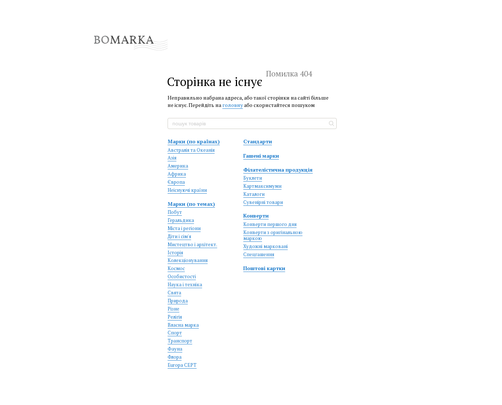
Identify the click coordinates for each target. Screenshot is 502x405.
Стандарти (257, 141)
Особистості (182, 276)
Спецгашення (258, 254)
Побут (175, 212)
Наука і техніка (185, 284)
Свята (174, 292)
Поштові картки (264, 268)
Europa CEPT (182, 365)
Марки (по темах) (191, 203)
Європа (176, 182)
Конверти (256, 215)
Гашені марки (261, 155)
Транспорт (180, 340)
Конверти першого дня (270, 224)
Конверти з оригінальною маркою (272, 235)
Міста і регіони (184, 228)
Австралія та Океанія (191, 150)
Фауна (175, 348)
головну (232, 104)
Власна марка (183, 325)
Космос (176, 268)
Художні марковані (265, 246)
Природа (178, 300)
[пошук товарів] (331, 123)
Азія (172, 157)
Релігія (175, 316)
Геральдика (181, 220)
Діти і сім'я (179, 236)
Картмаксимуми (262, 186)
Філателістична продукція (278, 169)
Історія (175, 252)
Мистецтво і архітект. (192, 244)
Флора (175, 357)
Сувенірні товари (263, 202)
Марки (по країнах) (194, 141)
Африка (177, 174)
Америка (178, 165)
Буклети (252, 178)
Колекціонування (188, 260)
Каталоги (254, 194)
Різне (173, 308)
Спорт (175, 332)
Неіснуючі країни (187, 190)
